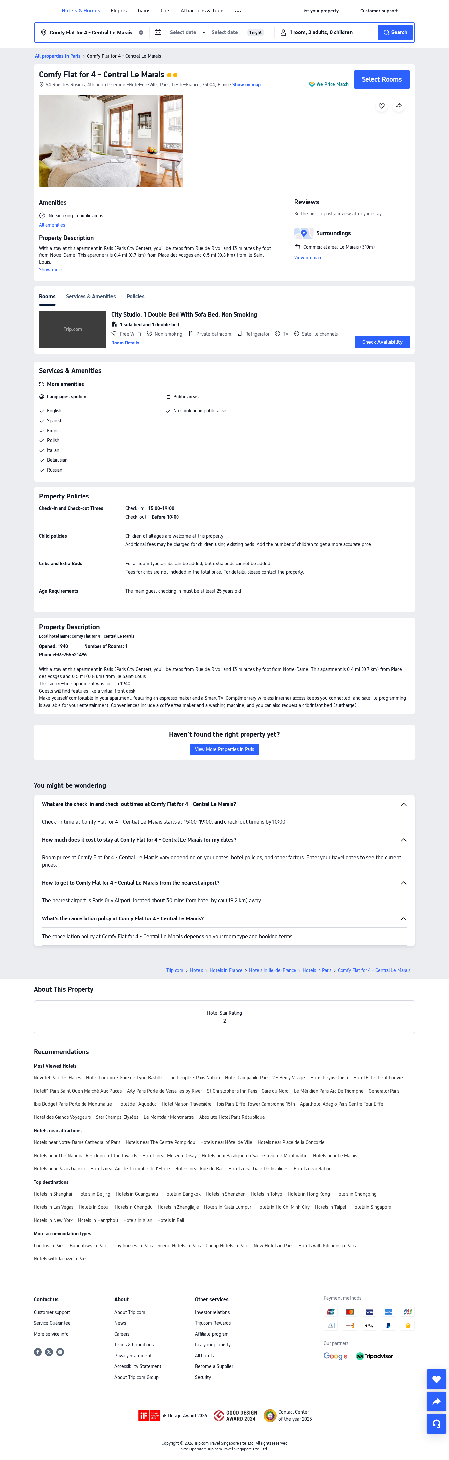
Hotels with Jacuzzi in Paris (60, 1258)
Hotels (196, 970)
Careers (121, 1334)
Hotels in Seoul (94, 1207)
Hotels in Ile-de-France (272, 970)
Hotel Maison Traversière (187, 1104)
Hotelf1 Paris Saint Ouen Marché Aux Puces (78, 1091)
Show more (50, 269)
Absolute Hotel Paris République (232, 1117)
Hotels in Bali (170, 1220)
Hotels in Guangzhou (137, 1194)
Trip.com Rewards (213, 1323)
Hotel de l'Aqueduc (136, 1104)
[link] (320, 10)
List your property (213, 1344)
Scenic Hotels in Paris (179, 1245)
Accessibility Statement (137, 1366)
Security (203, 1377)
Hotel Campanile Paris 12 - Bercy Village (265, 1077)
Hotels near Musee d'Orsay (169, 1155)
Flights (119, 11)
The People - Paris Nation (194, 1077)
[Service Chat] (436, 1424)
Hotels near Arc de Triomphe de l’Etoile (130, 1168)
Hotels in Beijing (93, 1194)
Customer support (52, 1312)
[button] (238, 11)
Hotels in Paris (317, 970)
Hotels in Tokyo (266, 1194)
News (120, 1323)
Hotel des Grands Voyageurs (62, 1117)
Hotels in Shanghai (53, 1194)
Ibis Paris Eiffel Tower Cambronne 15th (256, 1104)
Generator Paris (384, 1091)
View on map (307, 257)
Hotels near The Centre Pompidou (160, 1142)
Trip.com (174, 970)
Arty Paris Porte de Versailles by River (164, 1091)
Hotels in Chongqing (356, 1194)
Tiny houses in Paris (133, 1245)
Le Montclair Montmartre (169, 1117)
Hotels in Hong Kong (309, 1194)
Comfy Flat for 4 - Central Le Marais (101, 74)
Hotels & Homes (81, 11)
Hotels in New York (53, 1220)
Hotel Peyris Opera (329, 1077)
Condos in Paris (49, 1245)
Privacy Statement (133, 1355)
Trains (143, 11)
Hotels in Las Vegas (53, 1207)
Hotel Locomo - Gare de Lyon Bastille (124, 1077)
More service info (51, 1334)
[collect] (436, 1379)
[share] (436, 1401)
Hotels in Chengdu (134, 1207)
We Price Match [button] (333, 84)
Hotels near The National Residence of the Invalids (85, 1155)
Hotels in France (226, 970)
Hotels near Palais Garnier (59, 1168)
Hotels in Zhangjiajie (178, 1207)
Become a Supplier (214, 1366)
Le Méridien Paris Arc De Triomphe (329, 1091)
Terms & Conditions (134, 1344)
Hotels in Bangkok (182, 1194)
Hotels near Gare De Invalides (258, 1168)
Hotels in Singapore (371, 1207)
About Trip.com (129, 1312)
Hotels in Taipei (330, 1207)
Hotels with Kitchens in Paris (327, 1245)
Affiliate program (212, 1334)
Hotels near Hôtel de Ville (226, 1142)
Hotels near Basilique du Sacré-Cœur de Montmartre (255, 1155)
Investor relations (212, 1312)
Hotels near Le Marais (335, 1155)
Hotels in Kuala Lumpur (227, 1207)
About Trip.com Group (136, 1377)
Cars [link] (165, 11)
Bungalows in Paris (88, 1245)
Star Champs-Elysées (117, 1117)
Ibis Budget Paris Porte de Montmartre (73, 1104)
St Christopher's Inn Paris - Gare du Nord (248, 1091)
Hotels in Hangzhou (98, 1220)
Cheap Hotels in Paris (227, 1245)
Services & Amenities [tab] (91, 296)
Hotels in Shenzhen (226, 1194)
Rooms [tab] (47, 296)
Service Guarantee (52, 1323)
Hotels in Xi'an (137, 1220)
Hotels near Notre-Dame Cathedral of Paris (77, 1142)
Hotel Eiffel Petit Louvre (378, 1077)
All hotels (204, 1355)
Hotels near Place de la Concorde (291, 1142)
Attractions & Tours (203, 11)
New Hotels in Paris (273, 1245)
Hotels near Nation (313, 1168)
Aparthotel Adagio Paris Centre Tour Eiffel (342, 1104)
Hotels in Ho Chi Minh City (283, 1207)
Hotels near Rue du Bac (199, 1168)
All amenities (52, 225)
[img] (111, 141)
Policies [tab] (136, 296)
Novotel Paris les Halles (57, 1077)
